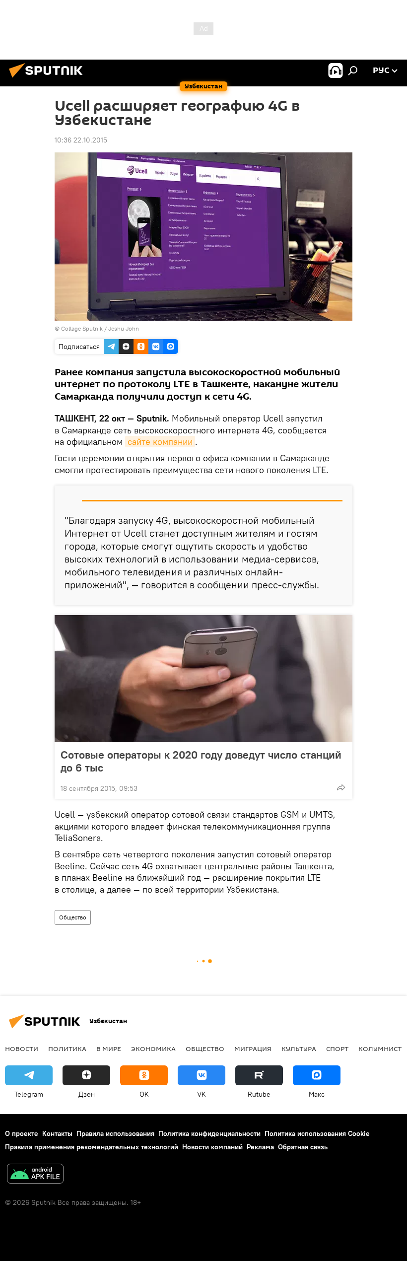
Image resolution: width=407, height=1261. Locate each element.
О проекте (21, 1133)
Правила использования (115, 1133)
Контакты (57, 1133)
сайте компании (160, 441)
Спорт (337, 1048)
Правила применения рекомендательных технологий (91, 1146)
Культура (298, 1048)
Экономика (153, 1048)
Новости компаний (212, 1146)
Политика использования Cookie (317, 1133)
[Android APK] (35, 1175)
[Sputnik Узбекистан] (48, 78)
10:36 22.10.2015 (81, 140)
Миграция (252, 1048)
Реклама (260, 1146)
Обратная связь (303, 1146)
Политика (67, 1048)
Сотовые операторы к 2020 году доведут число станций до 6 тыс (201, 761)
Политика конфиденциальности (209, 1133)
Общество (72, 917)
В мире (108, 1048)
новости (21, 1048)
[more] (341, 787)
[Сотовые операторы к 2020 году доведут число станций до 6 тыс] (203, 678)
